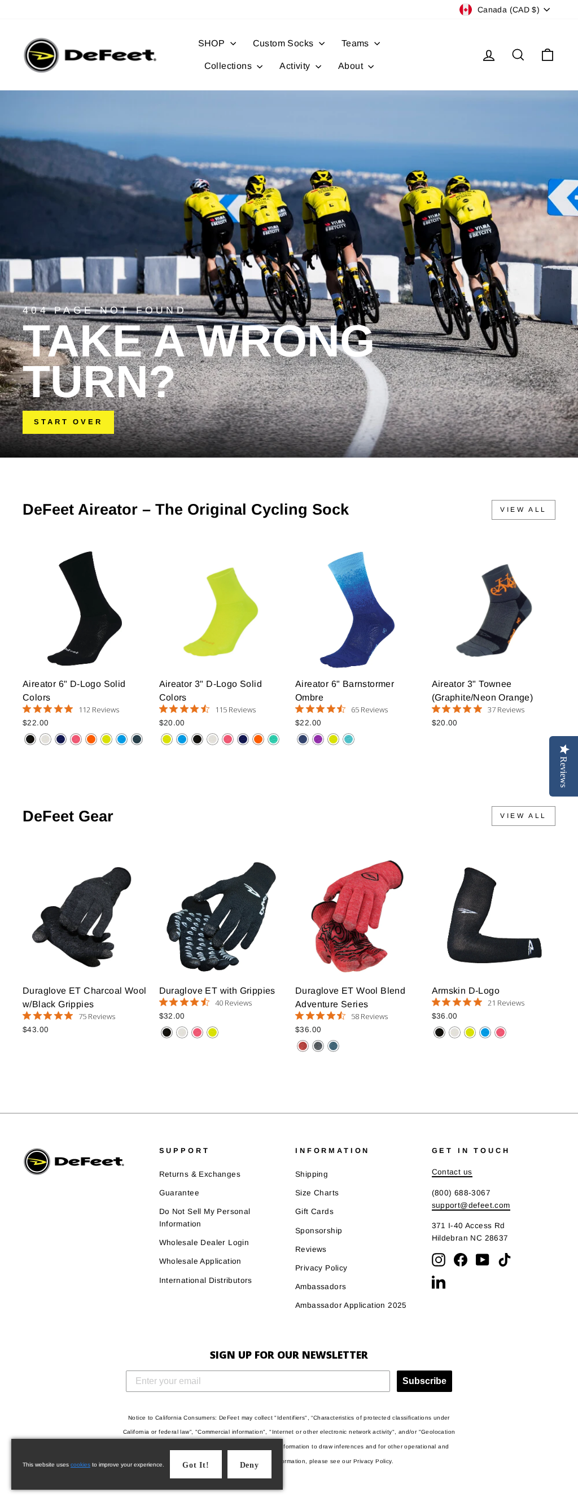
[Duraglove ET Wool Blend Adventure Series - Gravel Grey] (318, 1046)
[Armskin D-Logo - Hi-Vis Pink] (500, 1032)
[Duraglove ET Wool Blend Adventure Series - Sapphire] (333, 1046)
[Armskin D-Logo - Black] (439, 1032)
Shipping (311, 1174)
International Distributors (205, 1280)
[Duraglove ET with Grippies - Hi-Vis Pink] (197, 1032)
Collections (229, 66)
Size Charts (317, 1193)
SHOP (212, 43)
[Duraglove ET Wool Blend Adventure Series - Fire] (302, 1046)
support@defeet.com (471, 1205)
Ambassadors (320, 1286)
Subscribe (424, 1381)
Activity (296, 66)
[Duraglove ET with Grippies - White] (182, 1032)
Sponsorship (318, 1230)
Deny (249, 1465)
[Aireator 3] (166, 739)
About (351, 66)
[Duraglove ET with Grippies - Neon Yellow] (212, 1032)
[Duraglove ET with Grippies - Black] (166, 1032)
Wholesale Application (200, 1261)
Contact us (452, 1172)
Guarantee (179, 1193)
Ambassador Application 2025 (351, 1305)
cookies (80, 1464)
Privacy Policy (321, 1268)
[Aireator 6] (30, 739)
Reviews (311, 1249)
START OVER (68, 421)
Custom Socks (284, 43)
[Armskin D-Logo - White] (454, 1032)
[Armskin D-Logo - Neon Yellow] (470, 1032)
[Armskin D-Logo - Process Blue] (485, 1032)
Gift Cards (314, 1211)
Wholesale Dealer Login (204, 1242)
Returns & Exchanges (200, 1174)
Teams (356, 43)
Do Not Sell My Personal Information (205, 1217)
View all (523, 510)
